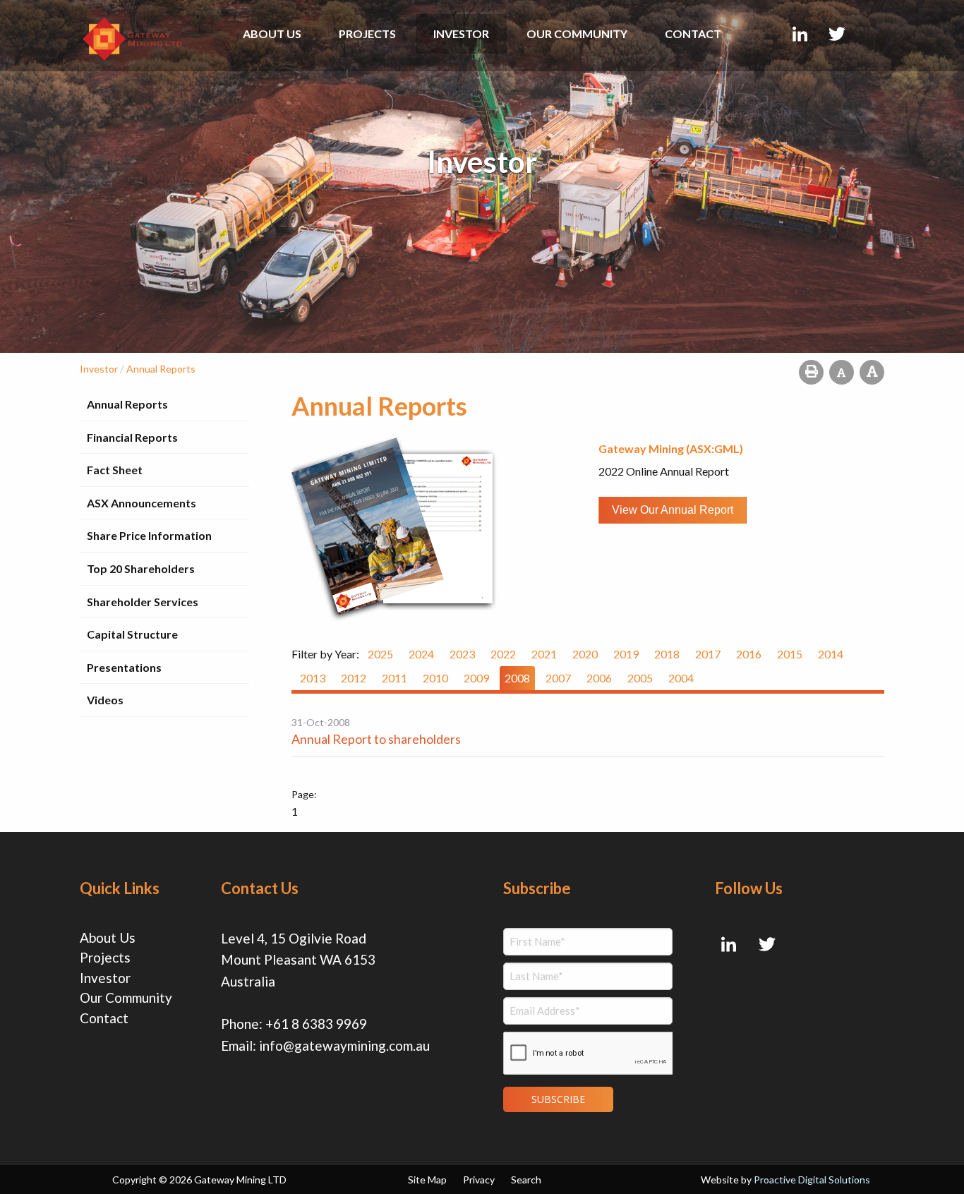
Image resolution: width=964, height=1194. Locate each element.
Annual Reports (127, 404)
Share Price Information (149, 535)
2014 (830, 654)
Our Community (576, 33)
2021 (544, 654)
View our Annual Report (672, 510)
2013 (312, 678)
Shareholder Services (142, 601)
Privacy (479, 1180)
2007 (558, 678)
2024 (421, 654)
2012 (353, 678)
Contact (693, 33)
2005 (640, 678)
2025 (380, 654)
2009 (476, 678)
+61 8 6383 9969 (316, 1023)
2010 (435, 678)
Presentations (124, 667)
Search (526, 1180)
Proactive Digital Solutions (812, 1180)
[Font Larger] (872, 372)
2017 (708, 654)
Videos (105, 699)
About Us (272, 33)
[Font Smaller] (841, 372)
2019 (626, 654)
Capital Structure (132, 634)
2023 (462, 654)
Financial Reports (132, 437)
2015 (789, 654)
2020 (585, 654)
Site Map (427, 1180)
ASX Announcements (141, 502)
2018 (667, 654)
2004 (681, 678)
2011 (394, 678)
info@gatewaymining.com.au (344, 1045)
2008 (517, 678)
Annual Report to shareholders (376, 739)
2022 (503, 654)
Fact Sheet (115, 469)
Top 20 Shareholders (141, 568)
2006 (599, 678)
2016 (748, 654)
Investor (461, 33)
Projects (367, 33)
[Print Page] (811, 372)
